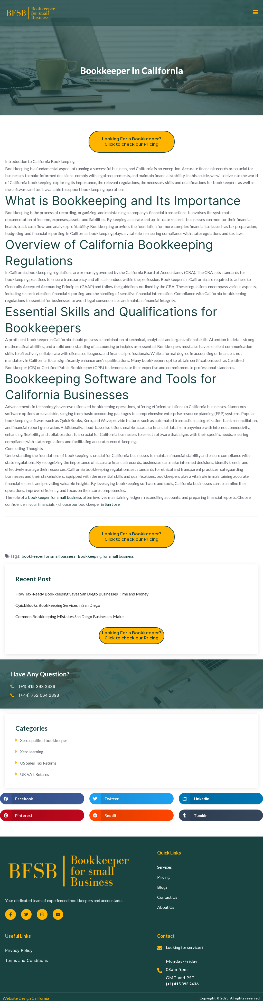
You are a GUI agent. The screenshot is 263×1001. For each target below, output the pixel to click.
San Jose (112, 504)
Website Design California (26, 998)
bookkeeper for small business (55, 497)
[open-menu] (253, 12)
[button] (42, 798)
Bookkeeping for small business (106, 556)
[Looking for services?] (159, 948)
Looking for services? (184, 947)
